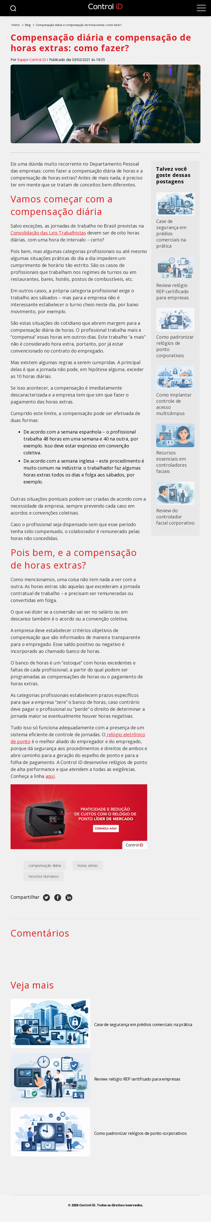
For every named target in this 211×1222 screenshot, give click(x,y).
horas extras (88, 865)
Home (16, 25)
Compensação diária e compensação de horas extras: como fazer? (79, 25)
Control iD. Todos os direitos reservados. (111, 1205)
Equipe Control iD (31, 59)
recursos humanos (44, 876)
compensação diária (45, 865)
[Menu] (201, 8)
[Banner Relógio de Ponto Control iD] (79, 816)
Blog (28, 25)
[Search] (13, 8)
